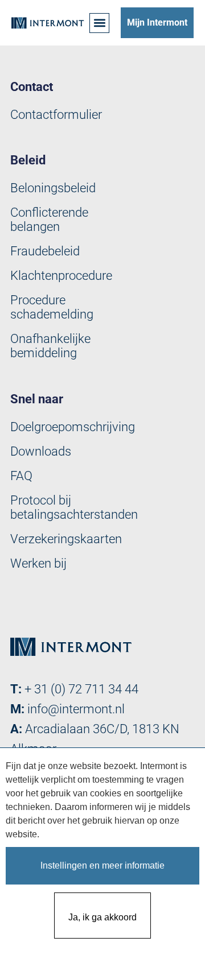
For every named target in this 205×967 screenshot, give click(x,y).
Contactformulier (56, 115)
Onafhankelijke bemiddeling (50, 346)
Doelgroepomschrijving (72, 427)
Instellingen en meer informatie (102, 865)
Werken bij (38, 563)
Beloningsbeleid (53, 188)
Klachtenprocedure (61, 275)
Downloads (40, 451)
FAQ (21, 476)
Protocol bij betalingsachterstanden (74, 507)
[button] (99, 23)
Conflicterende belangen (49, 219)
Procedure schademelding (51, 307)
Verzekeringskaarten (66, 539)
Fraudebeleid (45, 251)
